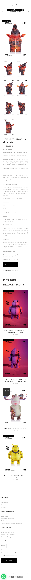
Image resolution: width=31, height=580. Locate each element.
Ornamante (4, 502)
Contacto (4, 505)
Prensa (3, 507)
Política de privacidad (7, 518)
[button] (3, 576)
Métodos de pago (6, 537)
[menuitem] (12, 5)
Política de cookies (6, 521)
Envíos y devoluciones (8, 534)
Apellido (3, 550)
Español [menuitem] (18, 4)
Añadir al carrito (10, 264)
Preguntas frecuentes (7, 532)
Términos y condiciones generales (11, 523)
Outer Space (15, 270)
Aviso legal (4, 516)
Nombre (3, 545)
